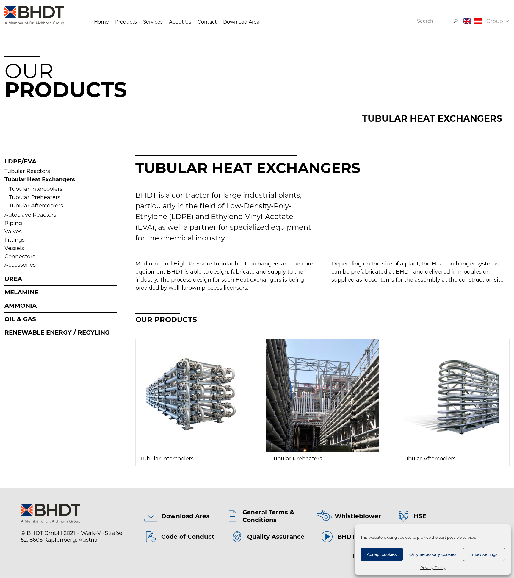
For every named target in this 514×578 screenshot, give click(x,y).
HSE (420, 516)
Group (494, 21)
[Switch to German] (477, 21)
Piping (13, 223)
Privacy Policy (433, 567)
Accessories (20, 265)
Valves (13, 231)
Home (101, 22)
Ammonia (20, 305)
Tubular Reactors (27, 171)
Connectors (19, 256)
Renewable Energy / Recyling (56, 332)
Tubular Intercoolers (35, 189)
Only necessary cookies (433, 554)
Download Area (241, 22)
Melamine (21, 292)
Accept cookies (382, 554)
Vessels (14, 248)
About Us (180, 22)
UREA (13, 278)
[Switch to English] (466, 21)
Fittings (14, 240)
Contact (207, 22)
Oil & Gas (20, 319)
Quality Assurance (276, 536)
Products (126, 22)
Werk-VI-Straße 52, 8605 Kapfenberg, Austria (71, 536)
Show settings (484, 554)
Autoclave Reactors (30, 215)
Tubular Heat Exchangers (39, 179)
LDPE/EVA (20, 161)
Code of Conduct (187, 536)
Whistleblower (358, 516)
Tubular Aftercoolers (36, 205)
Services (153, 22)
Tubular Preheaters (34, 197)
